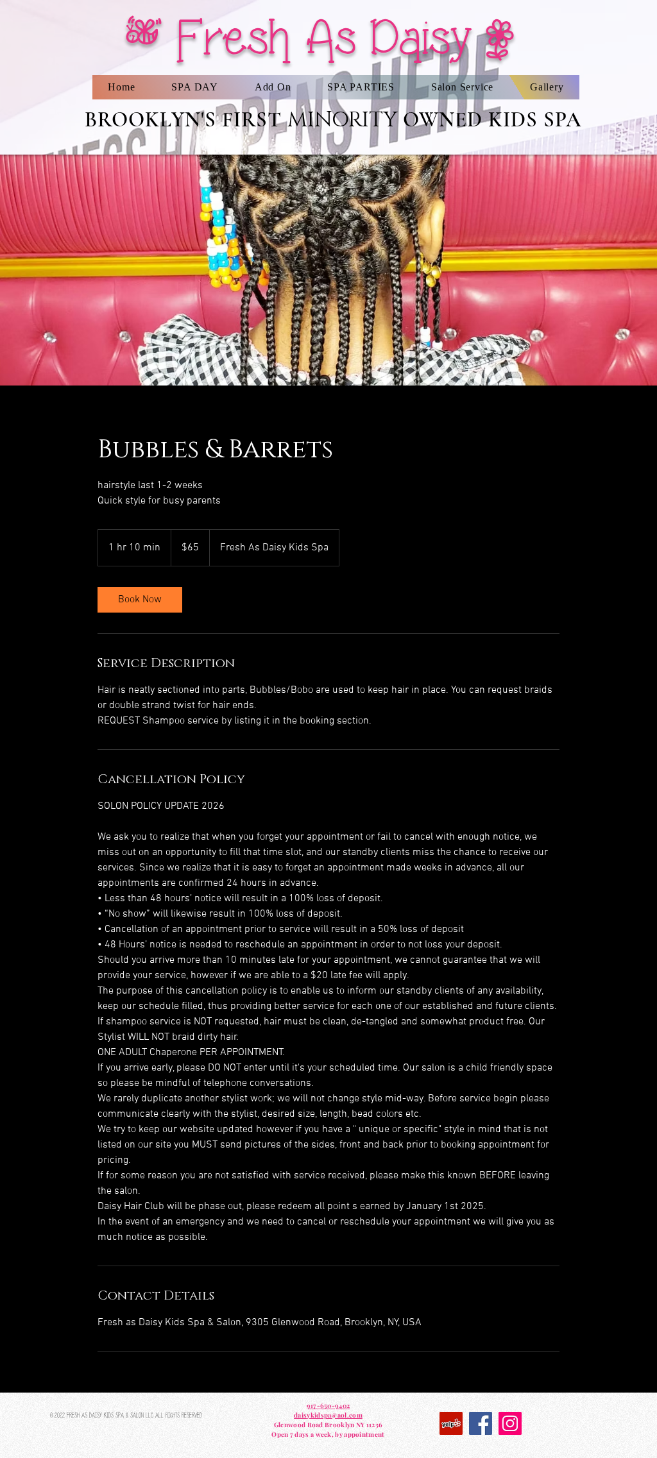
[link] (140, 600)
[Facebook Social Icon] (480, 1423)
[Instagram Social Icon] (510, 1423)
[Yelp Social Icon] (451, 1423)
